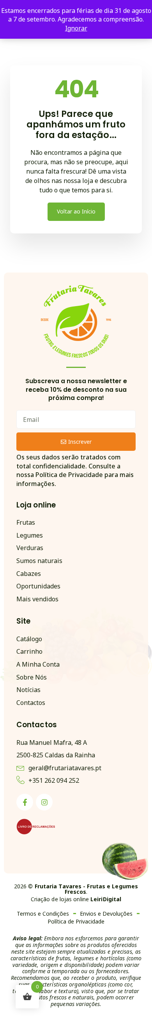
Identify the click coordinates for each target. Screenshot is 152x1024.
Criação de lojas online (76, 899)
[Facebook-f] (24, 802)
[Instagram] (44, 802)
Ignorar (76, 28)
